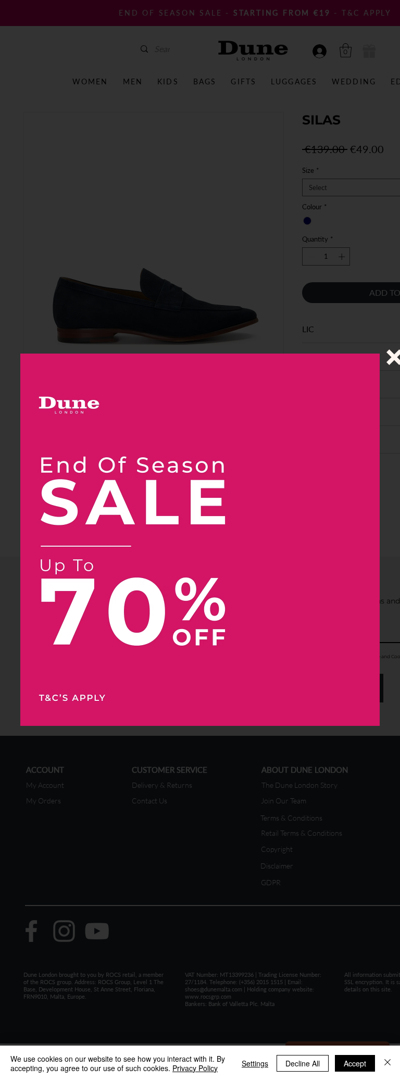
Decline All (302, 1063)
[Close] (387, 1063)
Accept (355, 1063)
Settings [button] (255, 1063)
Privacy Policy (195, 1068)
